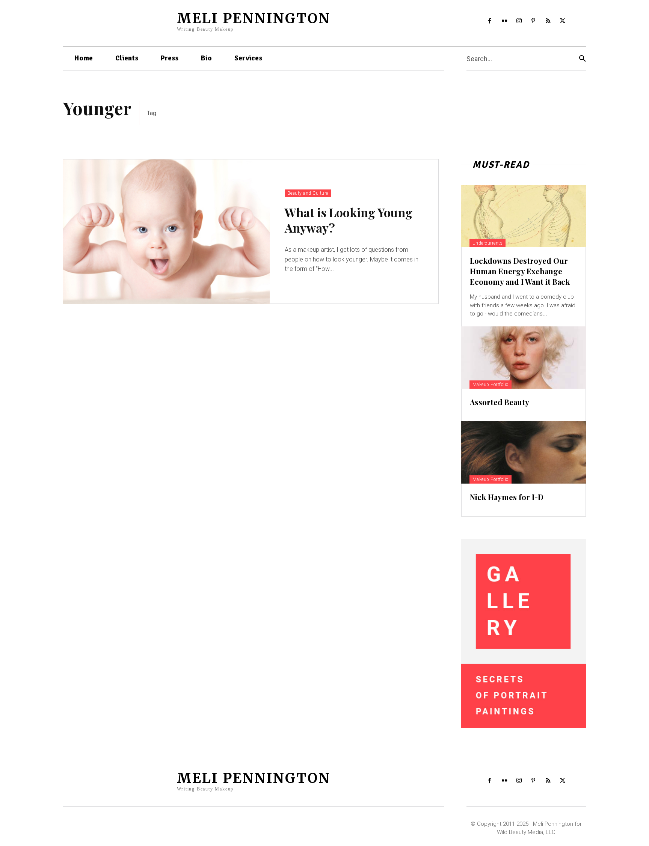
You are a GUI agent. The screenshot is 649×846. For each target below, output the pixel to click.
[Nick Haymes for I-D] (523, 452)
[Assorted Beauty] (523, 357)
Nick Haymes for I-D (506, 497)
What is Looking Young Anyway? (348, 220)
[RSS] (548, 21)
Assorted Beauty (499, 402)
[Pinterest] (533, 21)
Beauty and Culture (307, 193)
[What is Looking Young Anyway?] (166, 231)
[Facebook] (489, 21)
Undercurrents (487, 243)
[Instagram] (518, 21)
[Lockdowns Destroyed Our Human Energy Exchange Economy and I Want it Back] (523, 216)
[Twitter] (562, 21)
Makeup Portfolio (490, 384)
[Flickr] (504, 21)
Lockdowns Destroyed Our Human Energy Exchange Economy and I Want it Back (520, 271)
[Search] (582, 59)
